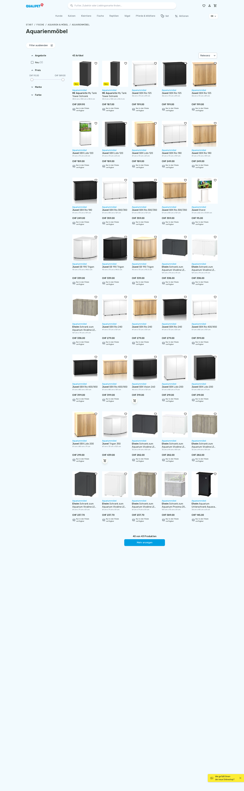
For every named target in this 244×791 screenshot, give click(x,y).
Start (29, 25)
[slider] (31, 79)
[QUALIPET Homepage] (37, 5)
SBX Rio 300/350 (114, 210)
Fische (40, 25)
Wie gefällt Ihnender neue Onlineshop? (225, 778)
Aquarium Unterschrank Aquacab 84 (204, 506)
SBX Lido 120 (82, 153)
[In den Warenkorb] (134, 401)
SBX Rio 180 (172, 153)
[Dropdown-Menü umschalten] (215, 55)
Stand (198, 210)
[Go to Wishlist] (204, 5)
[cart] (215, 5)
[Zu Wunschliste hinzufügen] (95, 63)
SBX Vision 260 (143, 386)
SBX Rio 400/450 (204, 326)
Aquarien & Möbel (58, 25)
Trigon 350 (111, 443)
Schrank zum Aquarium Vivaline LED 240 (174, 270)
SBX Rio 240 (112, 326)
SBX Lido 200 (172, 386)
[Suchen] (71, 5)
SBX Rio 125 (142, 93)
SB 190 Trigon (83, 267)
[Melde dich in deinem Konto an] (209, 5)
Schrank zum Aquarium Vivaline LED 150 (84, 506)
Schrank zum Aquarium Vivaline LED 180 (144, 446)
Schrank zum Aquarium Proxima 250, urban (174, 506)
